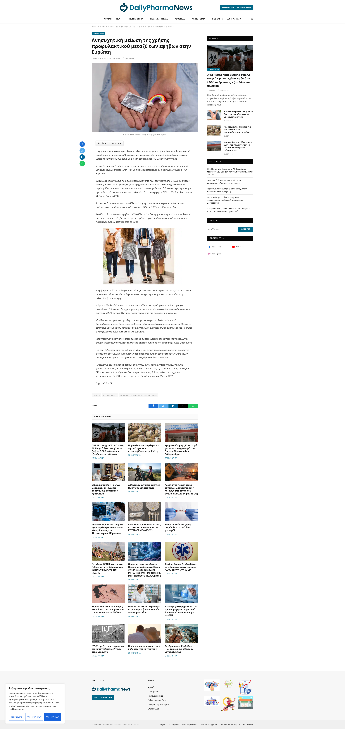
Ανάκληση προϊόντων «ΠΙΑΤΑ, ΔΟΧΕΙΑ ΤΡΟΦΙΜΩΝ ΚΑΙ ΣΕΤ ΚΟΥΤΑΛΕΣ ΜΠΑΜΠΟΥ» (144, 527)
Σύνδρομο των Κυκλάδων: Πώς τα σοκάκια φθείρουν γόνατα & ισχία (179, 649)
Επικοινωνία (153, 709)
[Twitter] (82, 150)
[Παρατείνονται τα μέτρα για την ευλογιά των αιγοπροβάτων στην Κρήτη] (144, 432)
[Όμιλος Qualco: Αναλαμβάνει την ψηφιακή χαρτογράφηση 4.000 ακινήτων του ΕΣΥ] (181, 551)
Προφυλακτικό (110, 395)
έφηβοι (96, 395)
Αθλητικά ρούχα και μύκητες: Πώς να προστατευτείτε (144, 486)
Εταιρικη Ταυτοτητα (103, 697)
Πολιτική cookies (155, 696)
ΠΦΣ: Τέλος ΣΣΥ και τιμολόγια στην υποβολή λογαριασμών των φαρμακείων (144, 609)
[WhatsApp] (82, 163)
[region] (35, 704)
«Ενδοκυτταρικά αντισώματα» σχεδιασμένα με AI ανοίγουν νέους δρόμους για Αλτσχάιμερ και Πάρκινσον (108, 529)
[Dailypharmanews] (155, 7)
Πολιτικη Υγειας (159, 18)
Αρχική (151, 687)
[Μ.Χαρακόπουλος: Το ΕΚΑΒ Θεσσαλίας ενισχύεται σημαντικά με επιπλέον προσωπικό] (108, 472)
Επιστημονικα (135, 18)
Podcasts (217, 18)
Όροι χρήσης (153, 692)
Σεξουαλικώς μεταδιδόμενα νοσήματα (138, 395)
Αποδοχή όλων (53, 717)
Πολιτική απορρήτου (157, 700)
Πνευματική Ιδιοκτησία (158, 704)
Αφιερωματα (234, 18)
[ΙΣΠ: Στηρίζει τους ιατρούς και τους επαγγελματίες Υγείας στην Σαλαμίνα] (108, 633)
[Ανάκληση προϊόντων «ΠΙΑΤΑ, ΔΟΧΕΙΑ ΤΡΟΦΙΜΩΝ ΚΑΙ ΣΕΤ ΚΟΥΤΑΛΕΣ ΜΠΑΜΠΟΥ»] (144, 511)
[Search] (252, 19)
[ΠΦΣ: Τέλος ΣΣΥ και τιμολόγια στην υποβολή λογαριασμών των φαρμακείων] (144, 593)
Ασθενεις (180, 18)
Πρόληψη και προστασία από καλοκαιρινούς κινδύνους (144, 647)
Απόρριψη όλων (34, 717)
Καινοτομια (198, 18)
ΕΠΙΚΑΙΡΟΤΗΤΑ (103, 26)
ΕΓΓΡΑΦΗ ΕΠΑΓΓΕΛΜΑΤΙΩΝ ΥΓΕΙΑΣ (236, 7)
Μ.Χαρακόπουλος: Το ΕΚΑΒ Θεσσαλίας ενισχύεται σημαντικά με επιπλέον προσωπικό (106, 489)
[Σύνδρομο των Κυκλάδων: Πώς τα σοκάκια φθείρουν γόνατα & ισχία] (181, 633)
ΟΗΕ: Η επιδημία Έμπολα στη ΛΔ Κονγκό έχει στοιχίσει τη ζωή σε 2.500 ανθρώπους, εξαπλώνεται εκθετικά (108, 449)
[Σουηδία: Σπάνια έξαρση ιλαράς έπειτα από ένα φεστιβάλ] (181, 511)
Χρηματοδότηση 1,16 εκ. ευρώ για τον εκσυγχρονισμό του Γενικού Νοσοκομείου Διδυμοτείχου (181, 449)
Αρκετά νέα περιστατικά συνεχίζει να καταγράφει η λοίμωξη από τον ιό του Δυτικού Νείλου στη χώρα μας (181, 489)
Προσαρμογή (17, 717)
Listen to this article (111, 143)
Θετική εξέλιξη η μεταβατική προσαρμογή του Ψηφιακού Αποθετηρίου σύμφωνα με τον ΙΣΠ (181, 611)
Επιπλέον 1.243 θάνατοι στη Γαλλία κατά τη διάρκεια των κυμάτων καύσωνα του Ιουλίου (107, 568)
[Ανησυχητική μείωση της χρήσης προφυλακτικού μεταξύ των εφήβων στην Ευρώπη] (145, 97)
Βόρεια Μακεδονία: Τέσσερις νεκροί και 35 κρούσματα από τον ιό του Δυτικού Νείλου (108, 609)
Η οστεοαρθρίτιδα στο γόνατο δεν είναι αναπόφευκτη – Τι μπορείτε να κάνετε (238, 114)
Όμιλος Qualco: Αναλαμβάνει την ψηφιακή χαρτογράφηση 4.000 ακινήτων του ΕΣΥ (180, 567)
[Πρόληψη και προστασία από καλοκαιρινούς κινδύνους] (144, 633)
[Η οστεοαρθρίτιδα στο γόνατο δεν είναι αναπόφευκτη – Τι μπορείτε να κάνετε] (214, 115)
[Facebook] (82, 144)
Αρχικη (108, 18)
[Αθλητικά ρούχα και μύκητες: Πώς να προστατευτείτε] (144, 472)
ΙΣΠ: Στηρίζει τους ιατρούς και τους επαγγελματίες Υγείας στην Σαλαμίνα (108, 649)
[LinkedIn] (82, 157)
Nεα (118, 18)
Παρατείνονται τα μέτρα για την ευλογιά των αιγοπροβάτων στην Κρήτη (143, 448)
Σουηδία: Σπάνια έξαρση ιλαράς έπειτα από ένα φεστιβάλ (178, 527)
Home (94, 26)
